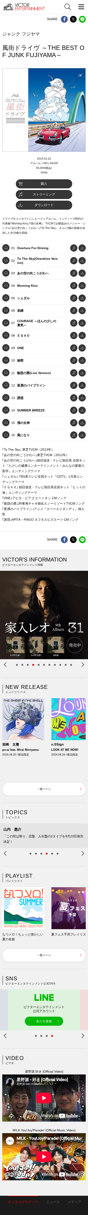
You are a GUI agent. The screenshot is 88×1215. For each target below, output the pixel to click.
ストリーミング (44, 194)
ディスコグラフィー (23, 1202)
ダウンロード (44, 205)
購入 (44, 183)
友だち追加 (44, 1021)
